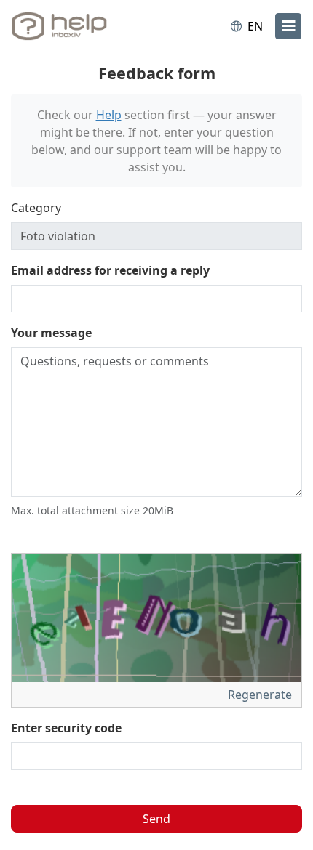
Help (109, 115)
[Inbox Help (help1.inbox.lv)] (71, 26)
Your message (51, 333)
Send (156, 819)
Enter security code (66, 728)
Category (36, 208)
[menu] (288, 26)
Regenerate (261, 695)
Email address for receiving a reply (110, 270)
